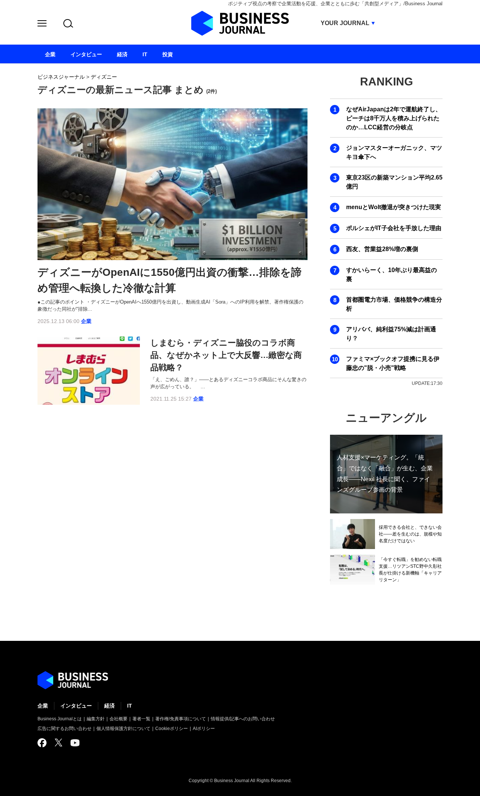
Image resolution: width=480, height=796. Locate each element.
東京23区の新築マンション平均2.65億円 (394, 182)
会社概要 (119, 718)
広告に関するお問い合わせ (65, 728)
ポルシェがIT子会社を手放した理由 (393, 228)
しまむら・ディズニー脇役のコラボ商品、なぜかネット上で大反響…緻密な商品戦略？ (226, 355)
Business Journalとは (60, 718)
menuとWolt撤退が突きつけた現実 (393, 207)
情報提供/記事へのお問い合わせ (243, 718)
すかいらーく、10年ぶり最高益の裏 (391, 274)
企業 (86, 321)
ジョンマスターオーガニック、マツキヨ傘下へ (394, 152)
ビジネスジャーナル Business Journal (240, 23)
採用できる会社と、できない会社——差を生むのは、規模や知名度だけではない (410, 534)
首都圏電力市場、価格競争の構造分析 (394, 304)
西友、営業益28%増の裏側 (382, 249)
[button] (42, 24)
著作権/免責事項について (180, 718)
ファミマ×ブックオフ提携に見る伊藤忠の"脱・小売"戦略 (393, 363)
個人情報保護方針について (123, 728)
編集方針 (96, 718)
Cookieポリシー (171, 728)
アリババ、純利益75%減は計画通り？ (391, 333)
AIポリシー (204, 728)
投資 (167, 54)
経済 (109, 706)
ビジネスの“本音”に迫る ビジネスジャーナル (73, 680)
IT (129, 706)
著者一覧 (141, 718)
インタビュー (76, 706)
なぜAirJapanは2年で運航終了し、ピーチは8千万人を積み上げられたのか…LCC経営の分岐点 (393, 118)
